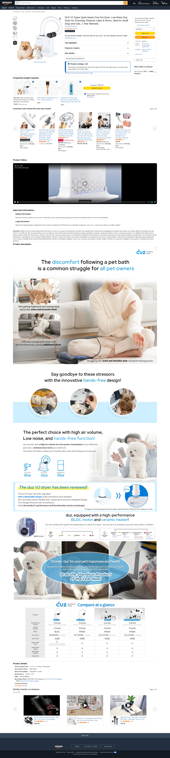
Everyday (75, 8)
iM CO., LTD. (145, 43)
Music (60, 8)
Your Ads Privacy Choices (106, 752)
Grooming (28, 11)
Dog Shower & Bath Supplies (30, 681)
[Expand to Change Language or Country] (82, 746)
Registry (53, 8)
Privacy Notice (70, 752)
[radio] (15, 18)
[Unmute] (155, 202)
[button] (4, 8)
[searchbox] (71, 3)
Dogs (22, 11)
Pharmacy (67, 8)
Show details (90, 97)
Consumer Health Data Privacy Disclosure (87, 752)
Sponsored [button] (15, 692)
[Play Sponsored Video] (85, 705)
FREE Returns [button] (69, 38)
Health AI (11, 8)
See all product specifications (75, 58)
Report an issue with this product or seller (80, 73)
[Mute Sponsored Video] (57, 713)
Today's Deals (20, 8)
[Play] (14, 202)
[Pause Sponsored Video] (57, 710)
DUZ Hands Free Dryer (21, 168)
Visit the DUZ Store (71, 26)
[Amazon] (7, 2)
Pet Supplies (16, 11)
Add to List (139, 60)
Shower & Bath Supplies (38, 11)
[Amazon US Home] (59, 747)
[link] (48, 88)
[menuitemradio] (152, 202)
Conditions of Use (60, 752)
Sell (48, 8)
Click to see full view (40, 62)
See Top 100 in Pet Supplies (52, 679)
